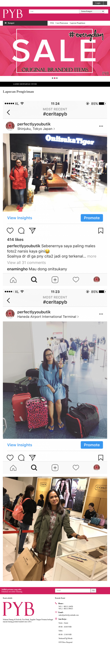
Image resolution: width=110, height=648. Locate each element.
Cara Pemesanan (62, 23)
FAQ (52, 23)
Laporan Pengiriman (77, 23)
